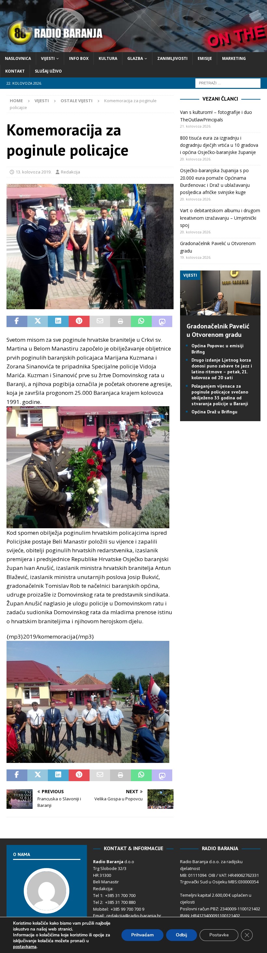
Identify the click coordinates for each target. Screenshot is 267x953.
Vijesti (48, 58)
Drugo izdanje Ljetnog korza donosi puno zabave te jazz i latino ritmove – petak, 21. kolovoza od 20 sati (221, 369)
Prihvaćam (142, 935)
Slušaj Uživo (48, 71)
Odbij (181, 935)
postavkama (24, 947)
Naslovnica (18, 58)
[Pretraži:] (227, 83)
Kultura (108, 58)
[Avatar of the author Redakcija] (46, 907)
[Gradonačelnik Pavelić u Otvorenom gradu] (220, 312)
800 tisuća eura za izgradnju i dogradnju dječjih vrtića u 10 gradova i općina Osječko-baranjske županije (219, 145)
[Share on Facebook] (17, 321)
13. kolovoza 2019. (33, 172)
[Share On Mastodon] (162, 321)
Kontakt (15, 71)
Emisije (205, 58)
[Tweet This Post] (37, 321)
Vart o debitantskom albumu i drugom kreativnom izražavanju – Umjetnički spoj (220, 217)
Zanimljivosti (172, 58)
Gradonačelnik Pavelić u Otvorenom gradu (218, 330)
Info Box (79, 58)
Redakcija (70, 172)
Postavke (219, 935)
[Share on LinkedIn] (58, 321)
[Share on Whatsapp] (141, 321)
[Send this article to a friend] (100, 321)
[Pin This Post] (79, 321)
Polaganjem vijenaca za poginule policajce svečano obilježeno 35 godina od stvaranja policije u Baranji (219, 395)
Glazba (135, 58)
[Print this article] (120, 321)
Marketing (234, 58)
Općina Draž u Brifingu (214, 412)
